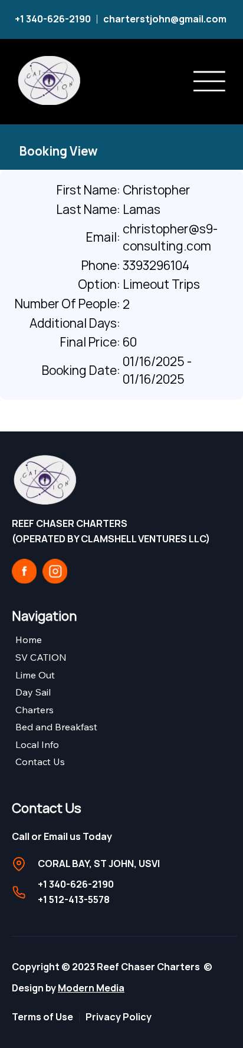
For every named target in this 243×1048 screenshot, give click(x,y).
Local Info (37, 744)
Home (28, 639)
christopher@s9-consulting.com (170, 237)
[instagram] (54, 571)
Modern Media (91, 987)
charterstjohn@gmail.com (165, 18)
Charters (34, 710)
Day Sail (33, 692)
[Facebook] (24, 571)
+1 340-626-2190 (53, 18)
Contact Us (40, 761)
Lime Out (35, 675)
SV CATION (41, 657)
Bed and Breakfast (56, 727)
